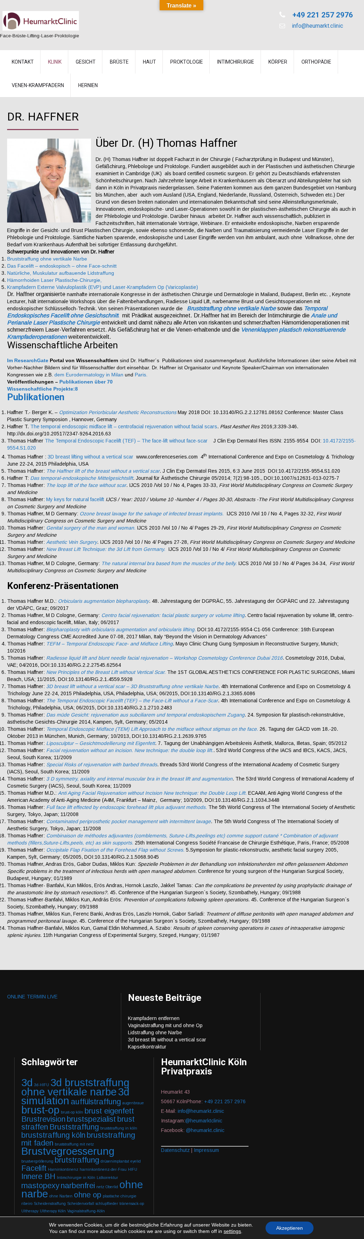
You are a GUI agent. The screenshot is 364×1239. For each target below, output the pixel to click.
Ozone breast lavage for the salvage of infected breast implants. (152, 513)
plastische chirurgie (119, 1196)
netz (100, 1187)
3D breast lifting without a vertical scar (90, 457)
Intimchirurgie (235, 62)
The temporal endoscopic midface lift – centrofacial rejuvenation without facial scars (123, 426)
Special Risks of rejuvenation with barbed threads (101, 764)
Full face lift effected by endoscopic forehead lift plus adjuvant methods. (126, 807)
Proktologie (186, 62)
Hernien (88, 85)
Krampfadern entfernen (154, 1018)
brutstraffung (77, 1159)
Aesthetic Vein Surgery (71, 542)
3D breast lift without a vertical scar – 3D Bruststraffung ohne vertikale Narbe (132, 686)
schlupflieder (107, 1203)
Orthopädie (316, 62)
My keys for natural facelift (75, 499)
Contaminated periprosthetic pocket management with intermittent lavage (128, 821)
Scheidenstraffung (50, 1203)
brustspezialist (91, 1119)
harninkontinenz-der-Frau (103, 1169)
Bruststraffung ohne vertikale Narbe (47, 259)
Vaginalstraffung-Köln (86, 1211)
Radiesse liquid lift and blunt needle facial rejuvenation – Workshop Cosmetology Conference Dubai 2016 (164, 658)
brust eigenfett (109, 1110)
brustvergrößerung (37, 1161)
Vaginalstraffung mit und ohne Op (165, 1025)
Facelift (34, 1168)
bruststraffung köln (53, 1135)
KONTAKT (23, 62)
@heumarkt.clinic (205, 1130)
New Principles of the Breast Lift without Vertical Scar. (106, 672)
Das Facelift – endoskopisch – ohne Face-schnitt (62, 266)
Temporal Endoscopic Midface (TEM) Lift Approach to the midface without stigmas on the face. (152, 729)
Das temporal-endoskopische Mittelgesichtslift (81, 478)
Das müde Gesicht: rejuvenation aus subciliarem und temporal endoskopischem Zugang (145, 715)
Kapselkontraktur (147, 1047)
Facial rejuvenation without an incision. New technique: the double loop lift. (129, 750)
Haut (149, 62)
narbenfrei (78, 1185)
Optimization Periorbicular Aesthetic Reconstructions (117, 412)
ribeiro (26, 1203)
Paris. (142, 374)
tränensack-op (131, 1203)
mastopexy (40, 1185)
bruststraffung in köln (118, 1128)
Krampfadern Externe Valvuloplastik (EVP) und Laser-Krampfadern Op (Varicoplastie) (102, 287)
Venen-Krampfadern (38, 85)
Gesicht (86, 62)
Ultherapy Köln (53, 1211)
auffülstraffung (96, 1101)
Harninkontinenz (63, 1169)
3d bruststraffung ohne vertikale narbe (75, 1087)
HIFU (132, 1169)
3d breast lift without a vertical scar (167, 1039)
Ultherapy (29, 1211)
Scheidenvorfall (80, 1203)
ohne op (87, 1194)
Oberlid (112, 1187)
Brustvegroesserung (67, 1151)
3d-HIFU (41, 1085)
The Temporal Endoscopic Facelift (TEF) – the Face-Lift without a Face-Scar (132, 700)
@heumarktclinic (204, 1120)
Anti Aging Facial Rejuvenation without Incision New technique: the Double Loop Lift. (152, 793)
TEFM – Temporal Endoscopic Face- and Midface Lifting (109, 644)
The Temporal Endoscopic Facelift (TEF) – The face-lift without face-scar (126, 441)
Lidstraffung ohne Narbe (155, 1032)
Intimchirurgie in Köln (76, 1177)
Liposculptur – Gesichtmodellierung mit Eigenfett (100, 743)
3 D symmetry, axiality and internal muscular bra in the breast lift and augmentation (139, 779)
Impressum (206, 1150)
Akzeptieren (289, 1228)
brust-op (40, 1110)
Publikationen (35, 397)
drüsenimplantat (115, 1161)
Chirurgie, (91, 280)
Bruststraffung (74, 1126)
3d (27, 1082)
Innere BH (38, 1176)
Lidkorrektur (107, 1177)
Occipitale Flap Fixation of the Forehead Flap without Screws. (115, 850)
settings (232, 1231)
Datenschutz (175, 1150)
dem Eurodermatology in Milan (89, 374)
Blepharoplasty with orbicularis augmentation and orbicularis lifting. (121, 629)
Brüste (119, 62)
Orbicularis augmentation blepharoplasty (103, 601)
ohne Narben (61, 1196)
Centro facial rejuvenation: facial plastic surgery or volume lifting (173, 615)
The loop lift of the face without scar (86, 485)
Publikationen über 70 (86, 382)
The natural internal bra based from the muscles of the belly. (169, 563)
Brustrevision (43, 1119)
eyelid (135, 1161)
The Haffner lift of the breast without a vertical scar (103, 471)
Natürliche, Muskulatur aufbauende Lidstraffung (60, 273)
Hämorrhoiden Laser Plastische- (43, 280)
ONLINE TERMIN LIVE (32, 996)
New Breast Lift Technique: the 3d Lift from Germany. (105, 549)
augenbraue (133, 1103)
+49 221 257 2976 (322, 15)
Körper (277, 62)
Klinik (54, 62)
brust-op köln (72, 1112)
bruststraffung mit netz (74, 1144)
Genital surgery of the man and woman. (90, 528)
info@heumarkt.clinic (316, 25)
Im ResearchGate (27, 360)
